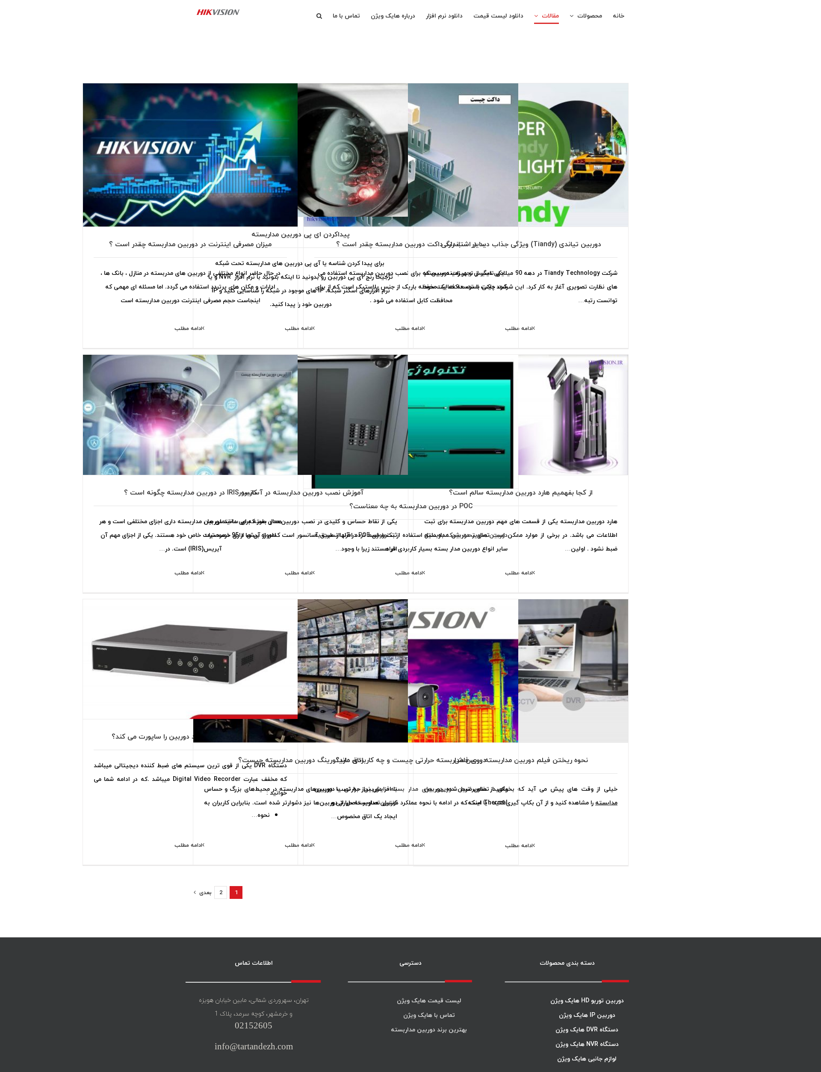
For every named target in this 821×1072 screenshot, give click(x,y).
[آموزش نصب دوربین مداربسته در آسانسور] (300, 426)
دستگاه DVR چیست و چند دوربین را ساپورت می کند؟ (190, 736)
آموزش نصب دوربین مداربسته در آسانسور (300, 492)
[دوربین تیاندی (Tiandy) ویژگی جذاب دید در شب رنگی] (520, 155)
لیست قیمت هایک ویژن (429, 1000)
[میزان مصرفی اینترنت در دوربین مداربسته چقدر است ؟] (190, 155)
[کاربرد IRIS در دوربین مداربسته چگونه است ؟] (190, 426)
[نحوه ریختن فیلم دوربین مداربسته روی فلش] (520, 670)
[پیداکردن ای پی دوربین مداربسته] (300, 155)
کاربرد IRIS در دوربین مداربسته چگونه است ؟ (190, 492)
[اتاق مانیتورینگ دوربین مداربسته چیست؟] (300, 670)
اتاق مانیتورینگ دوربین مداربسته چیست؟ (300, 760)
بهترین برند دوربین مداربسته (429, 1029)
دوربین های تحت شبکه (476, 535)
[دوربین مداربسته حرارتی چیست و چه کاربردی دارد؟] (411, 670)
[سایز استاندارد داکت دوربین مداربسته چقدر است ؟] (411, 155)
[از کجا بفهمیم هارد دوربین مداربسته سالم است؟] (520, 426)
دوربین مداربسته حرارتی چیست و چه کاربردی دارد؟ (411, 760)
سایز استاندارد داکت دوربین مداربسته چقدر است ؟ (411, 244)
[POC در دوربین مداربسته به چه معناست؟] (411, 426)
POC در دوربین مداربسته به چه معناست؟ (411, 506)
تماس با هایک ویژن (429, 1015)
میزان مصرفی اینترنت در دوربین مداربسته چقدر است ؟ (190, 244)
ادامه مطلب (409, 328)
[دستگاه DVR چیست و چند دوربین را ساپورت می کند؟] (190, 670)
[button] (319, 16)
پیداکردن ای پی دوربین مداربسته (300, 234)
